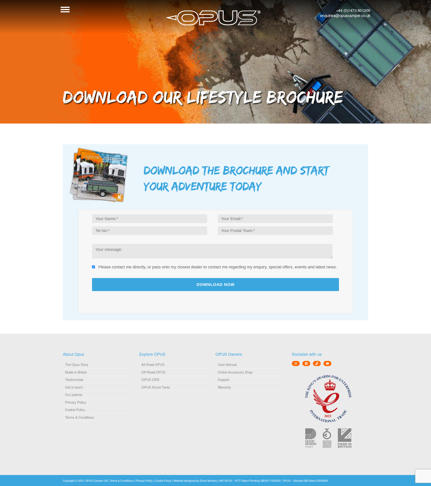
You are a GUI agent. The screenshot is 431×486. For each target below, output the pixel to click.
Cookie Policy (75, 409)
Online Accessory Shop (235, 372)
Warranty (224, 387)
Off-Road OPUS (153, 372)
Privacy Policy (75, 402)
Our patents (73, 394)
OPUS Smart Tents (155, 387)
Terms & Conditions (79, 417)
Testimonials (74, 379)
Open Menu (65, 9)
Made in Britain (76, 372)
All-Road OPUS (153, 364)
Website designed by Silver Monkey (195, 480)
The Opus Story (76, 364)
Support (223, 379)
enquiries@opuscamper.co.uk (345, 15)
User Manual (227, 364)
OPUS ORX (150, 379)
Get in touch (74, 387)
